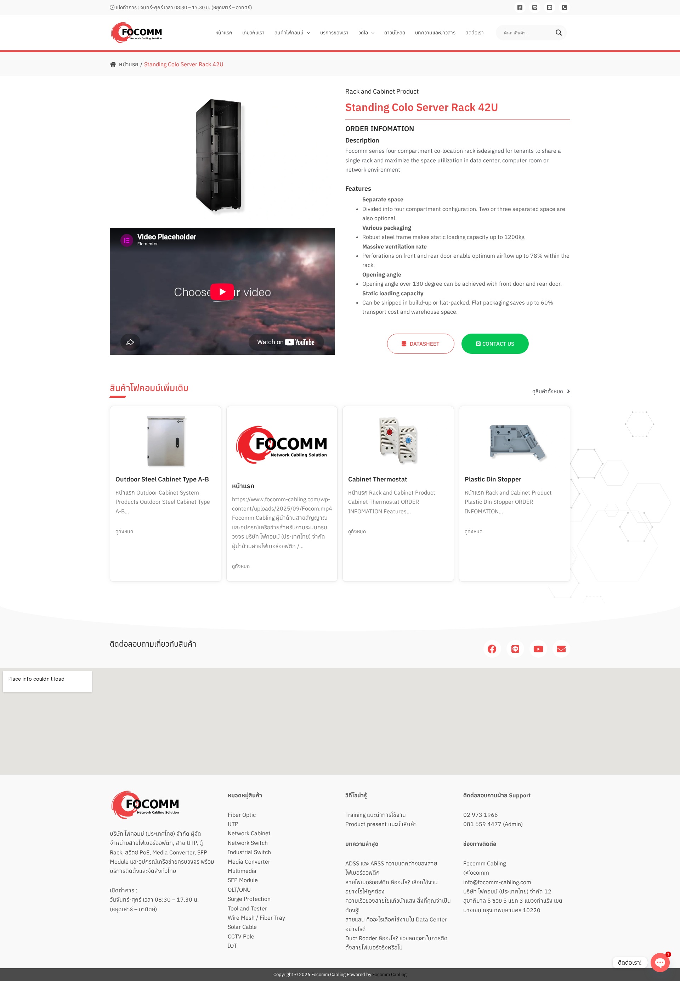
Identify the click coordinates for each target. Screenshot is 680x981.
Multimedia (242, 870)
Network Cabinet (249, 833)
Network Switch (248, 842)
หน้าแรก (223, 32)
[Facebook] (520, 7)
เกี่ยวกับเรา (253, 32)
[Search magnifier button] (559, 33)
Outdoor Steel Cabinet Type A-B (162, 479)
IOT (232, 945)
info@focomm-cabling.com (497, 882)
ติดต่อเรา (474, 32)
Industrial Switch (249, 851)
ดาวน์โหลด (394, 32)
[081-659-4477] (564, 7)
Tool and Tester (247, 908)
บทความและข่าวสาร (435, 32)
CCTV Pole (241, 936)
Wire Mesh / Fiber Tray (256, 917)
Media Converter (249, 861)
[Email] (549, 7)
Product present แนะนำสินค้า (381, 823)
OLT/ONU (239, 889)
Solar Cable (242, 926)
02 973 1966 (480, 814)
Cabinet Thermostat (377, 479)
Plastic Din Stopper (493, 479)
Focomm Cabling (484, 863)
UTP (233, 823)
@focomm (476, 872)
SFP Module (243, 880)
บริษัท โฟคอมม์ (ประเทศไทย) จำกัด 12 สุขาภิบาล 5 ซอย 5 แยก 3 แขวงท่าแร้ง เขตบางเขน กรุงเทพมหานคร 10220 (512, 901)
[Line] (534, 7)
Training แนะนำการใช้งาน (375, 814)
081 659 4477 (482, 823)
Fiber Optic (242, 814)
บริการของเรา (334, 32)
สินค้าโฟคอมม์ (289, 32)
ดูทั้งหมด (124, 531)
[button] (307, 32)
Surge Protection (249, 898)
